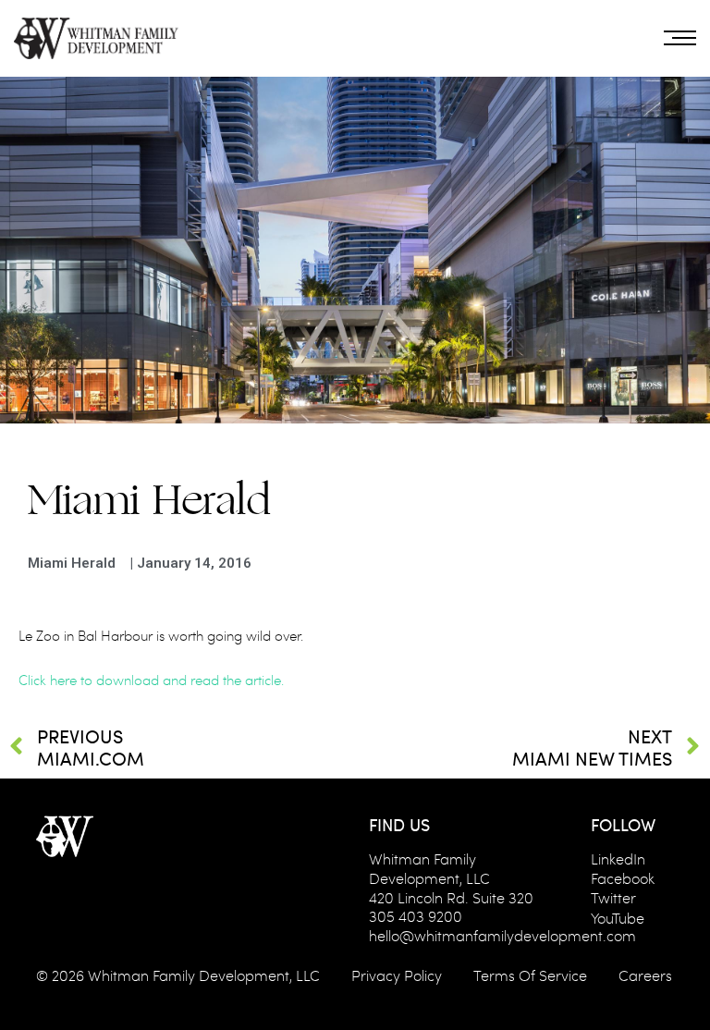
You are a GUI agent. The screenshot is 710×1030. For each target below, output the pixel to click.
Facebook (623, 878)
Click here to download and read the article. (151, 679)
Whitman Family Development (188, 975)
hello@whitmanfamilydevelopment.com (502, 935)
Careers (645, 975)
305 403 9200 (415, 916)
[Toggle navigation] (680, 38)
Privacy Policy (396, 975)
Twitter (613, 897)
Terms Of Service (530, 975)
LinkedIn (618, 858)
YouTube (617, 917)
